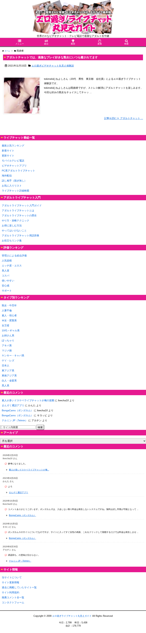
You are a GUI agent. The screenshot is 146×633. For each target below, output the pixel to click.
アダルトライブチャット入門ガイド (22, 205)
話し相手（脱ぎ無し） (14, 180)
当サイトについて (12, 577)
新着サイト (8, 150)
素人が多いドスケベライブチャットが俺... (29, 469)
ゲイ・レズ (8, 360)
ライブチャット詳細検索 (15, 190)
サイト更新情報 (10, 582)
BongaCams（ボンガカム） (17, 410)
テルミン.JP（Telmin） (15, 420)
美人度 (5, 270)
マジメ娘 (7, 350)
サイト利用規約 (10, 592)
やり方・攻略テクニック (15, 220)
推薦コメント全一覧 (13, 597)
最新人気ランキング (13, 145)
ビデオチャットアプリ (14, 165)
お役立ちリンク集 (12, 240)
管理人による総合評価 (14, 255)
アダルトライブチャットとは (18, 210)
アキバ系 (7, 345)
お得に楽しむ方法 (12, 225)
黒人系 (5, 385)
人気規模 (7, 260)
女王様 (5, 325)
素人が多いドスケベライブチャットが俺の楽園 (28, 400)
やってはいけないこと (14, 230)
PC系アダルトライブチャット (18, 170)
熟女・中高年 (9, 305)
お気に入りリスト (12, 185)
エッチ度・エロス (12, 265)
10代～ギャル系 (11, 330)
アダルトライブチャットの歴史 (19, 215)
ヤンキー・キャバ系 (13, 355)
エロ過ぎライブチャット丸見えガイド (72, 616)
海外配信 (7, 175)
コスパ (5, 275)
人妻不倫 (7, 310)
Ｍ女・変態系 (9, 320)
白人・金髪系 (9, 380)
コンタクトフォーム (13, 602)
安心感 (5, 285)
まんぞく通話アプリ (13, 405)
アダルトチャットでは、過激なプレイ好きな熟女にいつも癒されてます (52, 57)
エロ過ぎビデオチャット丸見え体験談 (53, 65)
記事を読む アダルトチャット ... (123, 118)
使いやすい (8, 280)
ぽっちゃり (8, 340)
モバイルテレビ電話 (13, 160)
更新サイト (8, 155)
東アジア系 (8, 370)
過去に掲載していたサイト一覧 (19, 587)
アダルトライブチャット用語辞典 (20, 235)
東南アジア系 (9, 375)
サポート (7, 290)
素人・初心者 (9, 315)
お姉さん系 (8, 335)
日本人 (5, 365)
